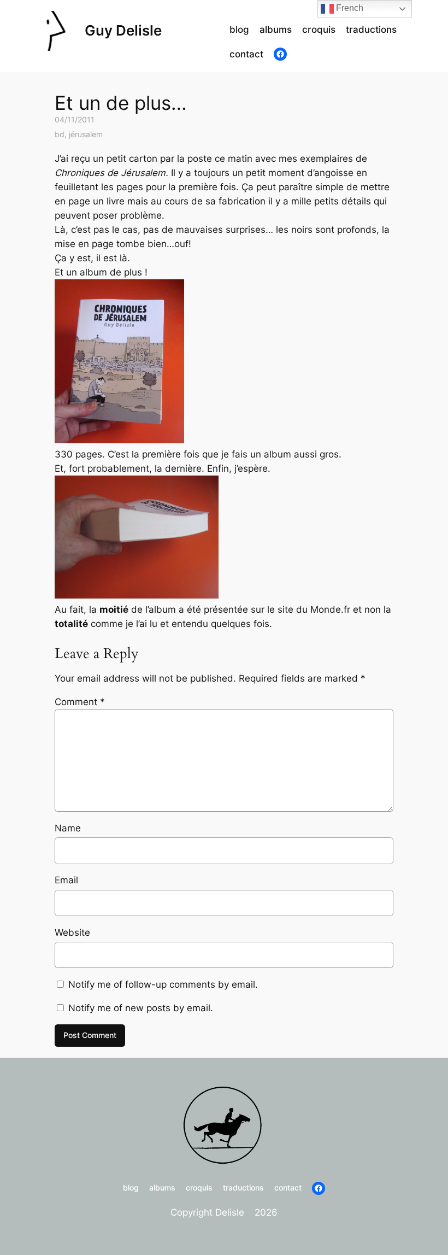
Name (68, 828)
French (348, 8)
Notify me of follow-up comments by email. (163, 984)
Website (72, 932)
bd (59, 134)
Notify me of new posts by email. (140, 1007)
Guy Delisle (123, 30)
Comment (80, 701)
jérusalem (86, 134)
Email (66, 880)
